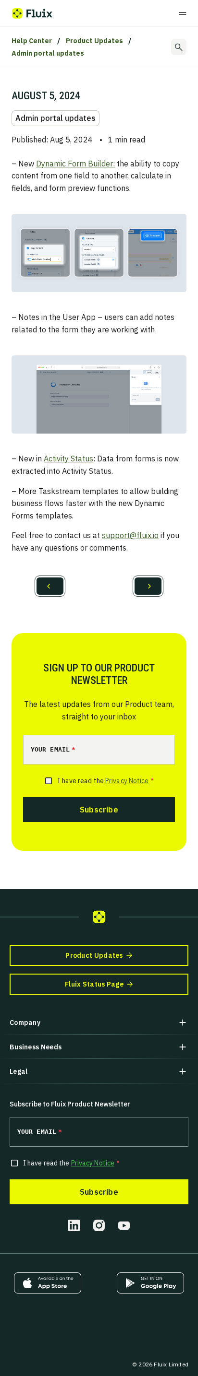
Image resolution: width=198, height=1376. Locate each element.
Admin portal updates (48, 53)
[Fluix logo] (32, 13)
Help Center (32, 40)
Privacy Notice (126, 780)
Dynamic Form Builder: (75, 163)
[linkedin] (74, 1225)
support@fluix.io (130, 535)
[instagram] (99, 1225)
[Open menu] (182, 13)
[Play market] (150, 1283)
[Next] (148, 586)
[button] (99, 1022)
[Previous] (50, 586)
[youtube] (124, 1225)
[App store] (47, 1283)
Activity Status (68, 458)
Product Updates (94, 40)
